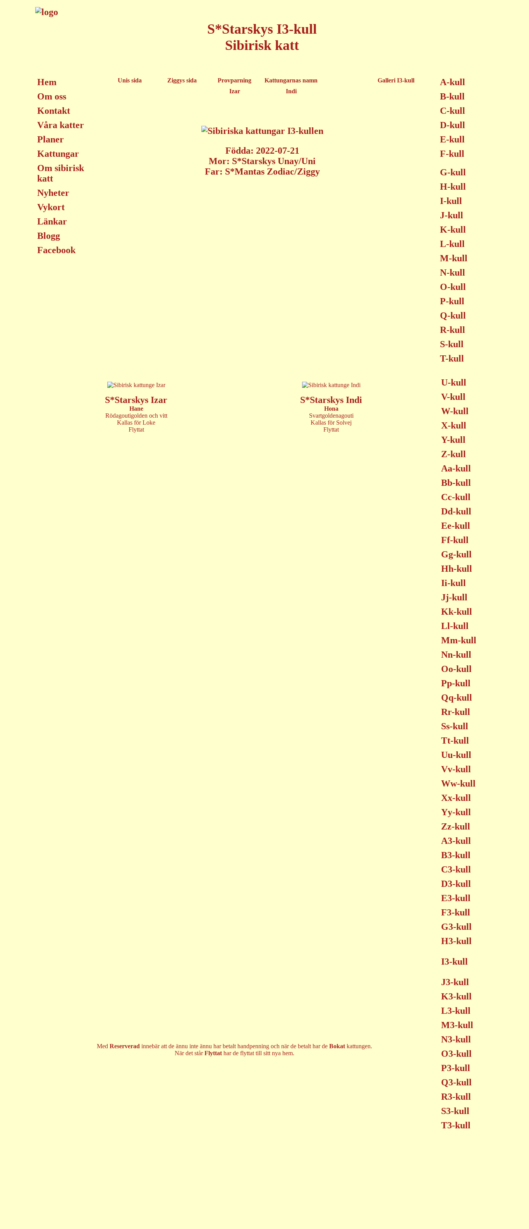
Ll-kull (455, 626)
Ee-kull (455, 526)
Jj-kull (454, 597)
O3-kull (456, 1054)
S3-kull (455, 1111)
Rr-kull (455, 712)
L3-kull (456, 1011)
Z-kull (453, 454)
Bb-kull (456, 483)
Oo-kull (456, 669)
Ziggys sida (182, 80)
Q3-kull (456, 1082)
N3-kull (456, 1039)
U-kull (453, 382)
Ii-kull (453, 583)
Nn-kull (456, 655)
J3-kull (455, 982)
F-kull (452, 154)
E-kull (452, 139)
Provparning (234, 80)
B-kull (452, 96)
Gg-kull (456, 554)
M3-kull (457, 1025)
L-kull (452, 244)
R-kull (452, 330)
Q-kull (453, 315)
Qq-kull (456, 697)
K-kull (453, 230)
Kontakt (53, 111)
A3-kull (456, 841)
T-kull (452, 358)
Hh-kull (456, 569)
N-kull (452, 272)
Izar (234, 91)
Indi (291, 91)
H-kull (453, 187)
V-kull (453, 397)
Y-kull (453, 440)
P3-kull (455, 1068)
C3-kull (456, 869)
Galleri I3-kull (396, 80)
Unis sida (130, 80)
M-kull (453, 258)
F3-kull (455, 912)
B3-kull (456, 855)
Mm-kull (458, 640)
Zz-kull (455, 826)
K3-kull (456, 996)
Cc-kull (456, 497)
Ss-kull (454, 726)
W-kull (455, 411)
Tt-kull (455, 740)
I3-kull (454, 961)
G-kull (453, 172)
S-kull (452, 344)
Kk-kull (456, 612)
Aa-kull (456, 468)
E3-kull (456, 898)
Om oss (51, 96)
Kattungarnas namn (291, 80)
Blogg (48, 236)
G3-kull (456, 927)
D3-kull (456, 884)
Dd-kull (456, 511)
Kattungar (58, 154)
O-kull (453, 287)
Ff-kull (455, 540)
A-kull (452, 82)
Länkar (52, 221)
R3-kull (456, 1097)
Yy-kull (456, 812)
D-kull (452, 125)
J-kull (451, 215)
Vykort (51, 207)
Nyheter (53, 193)
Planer (50, 139)
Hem (47, 82)
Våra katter (60, 125)
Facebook (56, 250)
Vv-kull (456, 769)
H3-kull (456, 941)
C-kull (452, 111)
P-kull (452, 301)
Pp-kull (456, 683)
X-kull (453, 425)
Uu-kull (456, 755)
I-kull (451, 201)
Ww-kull (458, 783)
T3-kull (456, 1125)
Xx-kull (456, 798)
